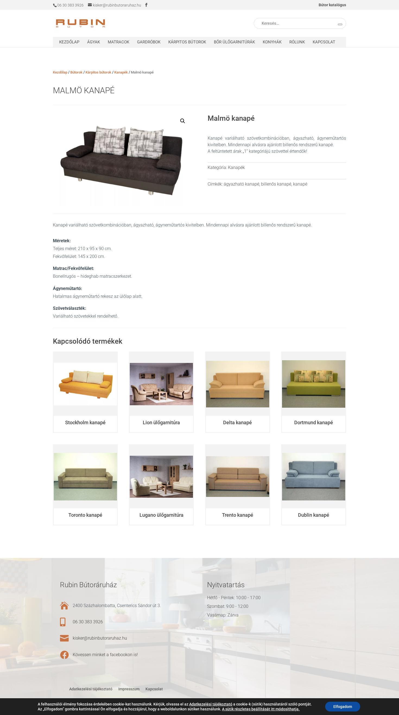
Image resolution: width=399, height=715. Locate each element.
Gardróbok (148, 42)
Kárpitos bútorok (187, 42)
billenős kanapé (276, 184)
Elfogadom (342, 706)
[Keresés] (340, 24)
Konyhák (272, 42)
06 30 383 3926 (88, 621)
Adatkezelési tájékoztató (90, 689)
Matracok (118, 42)
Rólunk (297, 42)
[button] (183, 121)
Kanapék (121, 72)
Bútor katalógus (332, 5)
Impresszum (129, 689)
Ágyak (93, 42)
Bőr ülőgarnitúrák (234, 42)
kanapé (300, 184)
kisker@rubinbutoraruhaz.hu (100, 638)
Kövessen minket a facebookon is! (105, 654)
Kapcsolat (324, 42)
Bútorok (76, 72)
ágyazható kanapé (241, 184)
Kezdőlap (69, 42)
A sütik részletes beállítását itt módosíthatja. (261, 709)
